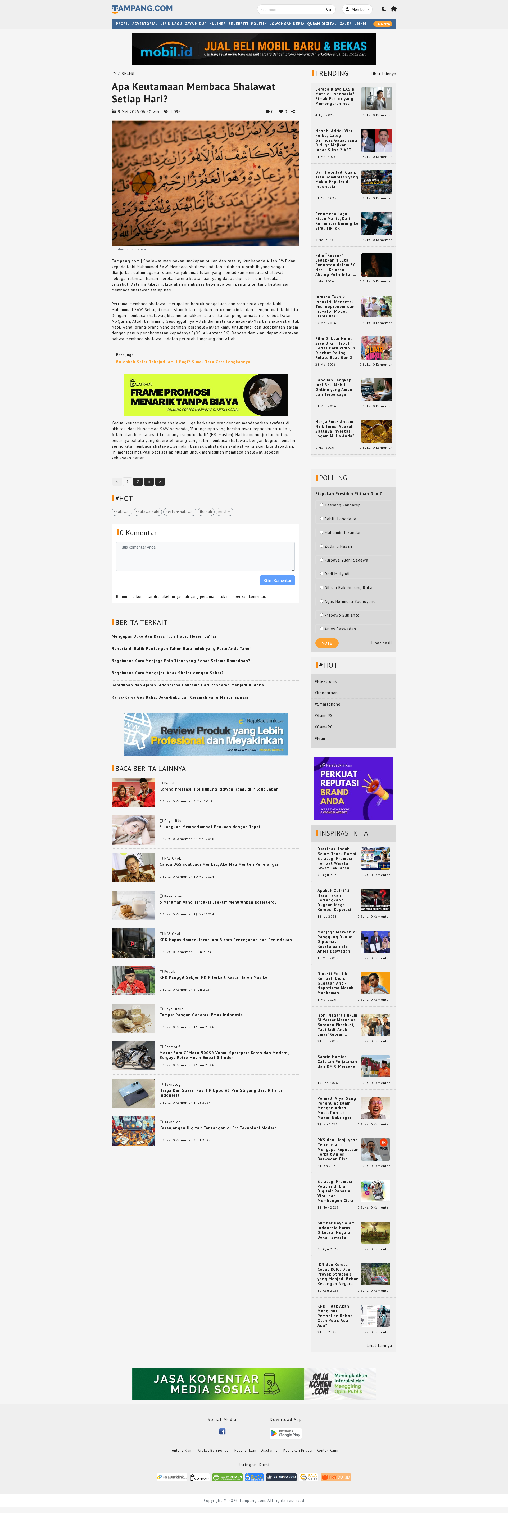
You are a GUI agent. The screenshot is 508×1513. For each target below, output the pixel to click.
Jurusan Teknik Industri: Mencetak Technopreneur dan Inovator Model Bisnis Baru (335, 306)
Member (358, 9)
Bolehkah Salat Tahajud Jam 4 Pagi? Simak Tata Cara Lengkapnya (183, 361)
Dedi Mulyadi (337, 573)
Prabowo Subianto (342, 615)
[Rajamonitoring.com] (254, 1477)
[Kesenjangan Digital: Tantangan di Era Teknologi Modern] (133, 1130)
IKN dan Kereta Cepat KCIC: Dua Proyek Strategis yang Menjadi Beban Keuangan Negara (338, 1274)
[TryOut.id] (336, 1477)
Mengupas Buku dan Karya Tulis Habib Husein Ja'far (164, 636)
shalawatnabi (148, 511)
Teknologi (173, 1084)
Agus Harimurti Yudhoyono (350, 601)
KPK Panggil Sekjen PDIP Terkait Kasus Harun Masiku (213, 977)
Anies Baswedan (340, 628)
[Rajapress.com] (281, 1477)
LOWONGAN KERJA (287, 23)
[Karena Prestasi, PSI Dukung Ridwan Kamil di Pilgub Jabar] (133, 791)
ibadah (206, 511)
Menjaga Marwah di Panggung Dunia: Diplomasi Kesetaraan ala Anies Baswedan (337, 942)
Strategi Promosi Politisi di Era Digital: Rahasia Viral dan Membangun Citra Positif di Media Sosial (335, 1191)
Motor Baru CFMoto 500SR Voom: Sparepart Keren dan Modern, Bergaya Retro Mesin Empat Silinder (224, 1055)
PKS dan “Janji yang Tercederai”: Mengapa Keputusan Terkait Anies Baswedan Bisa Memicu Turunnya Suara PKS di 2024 (338, 1149)
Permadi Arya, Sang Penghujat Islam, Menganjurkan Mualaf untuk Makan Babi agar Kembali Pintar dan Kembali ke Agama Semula (337, 1108)
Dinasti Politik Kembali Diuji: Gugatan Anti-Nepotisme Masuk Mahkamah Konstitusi (335, 983)
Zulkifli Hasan (338, 546)
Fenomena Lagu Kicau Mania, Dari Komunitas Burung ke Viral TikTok (337, 221)
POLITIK (259, 23)
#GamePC (324, 726)
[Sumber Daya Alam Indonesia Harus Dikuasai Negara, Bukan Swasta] (375, 1232)
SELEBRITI (238, 23)
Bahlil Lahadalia (340, 518)
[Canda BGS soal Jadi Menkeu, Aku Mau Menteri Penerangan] (133, 867)
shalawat (122, 511)
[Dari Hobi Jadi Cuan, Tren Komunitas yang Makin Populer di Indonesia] (376, 181)
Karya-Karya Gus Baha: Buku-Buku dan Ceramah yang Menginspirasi (180, 697)
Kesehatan (173, 896)
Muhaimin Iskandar (343, 532)
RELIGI (128, 73)
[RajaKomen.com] (227, 1477)
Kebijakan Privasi (297, 1450)
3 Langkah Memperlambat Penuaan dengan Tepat (210, 826)
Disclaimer (270, 1450)
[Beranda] (394, 9)
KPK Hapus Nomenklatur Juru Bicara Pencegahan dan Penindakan (226, 939)
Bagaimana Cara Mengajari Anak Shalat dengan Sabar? (168, 672)
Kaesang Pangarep (343, 505)
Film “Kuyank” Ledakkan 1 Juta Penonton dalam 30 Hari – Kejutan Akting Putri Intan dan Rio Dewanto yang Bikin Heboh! (335, 265)
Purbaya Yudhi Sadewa (346, 560)
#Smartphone (328, 704)
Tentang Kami (182, 1450)
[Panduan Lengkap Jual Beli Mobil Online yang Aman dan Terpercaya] (376, 389)
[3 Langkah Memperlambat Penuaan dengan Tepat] (133, 829)
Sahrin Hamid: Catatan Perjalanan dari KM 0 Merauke (337, 1061)
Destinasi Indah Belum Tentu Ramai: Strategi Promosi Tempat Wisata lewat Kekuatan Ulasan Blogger (338, 858)
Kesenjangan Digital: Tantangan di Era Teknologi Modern (218, 1127)
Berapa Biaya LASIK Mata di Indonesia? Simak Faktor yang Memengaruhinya (335, 96)
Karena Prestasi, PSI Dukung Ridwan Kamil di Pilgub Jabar (219, 789)
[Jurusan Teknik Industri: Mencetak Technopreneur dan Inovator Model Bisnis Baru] (376, 306)
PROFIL (123, 23)
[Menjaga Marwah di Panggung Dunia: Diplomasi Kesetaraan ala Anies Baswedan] (375, 941)
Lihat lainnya (383, 73)
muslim (224, 511)
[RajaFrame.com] (200, 1477)
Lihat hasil (381, 642)
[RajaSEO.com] (308, 1477)
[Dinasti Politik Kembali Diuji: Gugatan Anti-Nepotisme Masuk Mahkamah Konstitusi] (375, 982)
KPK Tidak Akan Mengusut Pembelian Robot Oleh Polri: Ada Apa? (335, 1316)
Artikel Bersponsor (214, 1450)
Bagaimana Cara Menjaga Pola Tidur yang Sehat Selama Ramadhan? (181, 660)
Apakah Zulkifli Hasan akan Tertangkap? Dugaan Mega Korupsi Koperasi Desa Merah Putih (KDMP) (335, 900)
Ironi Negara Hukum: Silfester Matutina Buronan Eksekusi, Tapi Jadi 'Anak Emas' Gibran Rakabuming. (338, 1025)
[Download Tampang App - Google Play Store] (286, 1432)
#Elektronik (326, 681)
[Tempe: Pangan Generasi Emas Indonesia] (133, 1017)
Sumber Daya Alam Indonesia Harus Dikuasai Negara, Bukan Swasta (336, 1230)
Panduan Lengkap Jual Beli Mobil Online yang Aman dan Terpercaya (333, 387)
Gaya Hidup (174, 821)
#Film (320, 738)
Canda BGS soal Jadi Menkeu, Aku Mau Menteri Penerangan (220, 864)
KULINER (217, 23)
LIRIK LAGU (171, 23)
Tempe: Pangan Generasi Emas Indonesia (201, 1014)
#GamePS (324, 715)
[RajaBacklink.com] (172, 1477)
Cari (329, 9)
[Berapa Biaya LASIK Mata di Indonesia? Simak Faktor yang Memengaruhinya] (376, 98)
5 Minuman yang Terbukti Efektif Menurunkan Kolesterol (218, 902)
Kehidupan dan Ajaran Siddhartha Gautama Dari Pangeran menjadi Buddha (188, 685)
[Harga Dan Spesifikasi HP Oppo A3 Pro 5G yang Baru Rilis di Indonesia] (133, 1093)
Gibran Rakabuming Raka (349, 587)
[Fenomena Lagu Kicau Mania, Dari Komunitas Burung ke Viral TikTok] (376, 223)
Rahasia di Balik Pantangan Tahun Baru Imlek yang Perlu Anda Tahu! (181, 648)
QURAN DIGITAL (322, 23)
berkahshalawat (180, 511)
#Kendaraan (326, 692)
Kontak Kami (327, 1450)
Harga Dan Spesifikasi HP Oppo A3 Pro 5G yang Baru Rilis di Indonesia (221, 1093)
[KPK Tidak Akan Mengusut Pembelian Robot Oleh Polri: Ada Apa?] (375, 1315)
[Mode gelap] (384, 9)
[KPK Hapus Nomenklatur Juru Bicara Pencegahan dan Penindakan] (133, 942)
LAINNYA (382, 23)
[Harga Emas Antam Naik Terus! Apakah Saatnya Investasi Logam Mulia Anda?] (376, 430)
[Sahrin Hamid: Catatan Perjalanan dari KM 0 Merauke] (375, 1065)
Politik (169, 783)
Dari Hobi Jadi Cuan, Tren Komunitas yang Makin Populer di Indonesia (336, 179)
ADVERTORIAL (145, 23)
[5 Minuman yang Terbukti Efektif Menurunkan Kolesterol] (133, 904)
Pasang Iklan (245, 1450)
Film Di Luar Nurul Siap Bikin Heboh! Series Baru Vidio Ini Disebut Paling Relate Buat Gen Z (336, 348)
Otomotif (172, 1047)
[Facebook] (222, 1430)
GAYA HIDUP (196, 23)
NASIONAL (172, 858)
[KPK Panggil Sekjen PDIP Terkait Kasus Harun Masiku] (133, 979)
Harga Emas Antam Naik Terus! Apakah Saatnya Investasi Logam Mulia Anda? (335, 428)
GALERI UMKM (352, 23)
